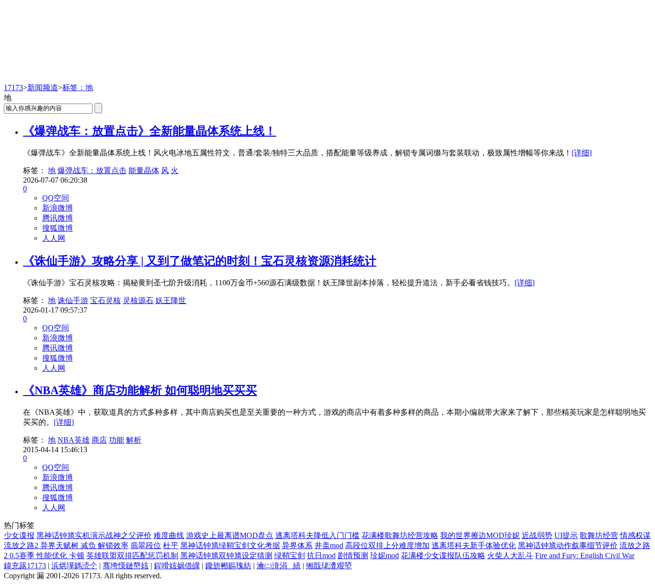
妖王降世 (170, 300)
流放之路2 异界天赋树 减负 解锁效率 (66, 545)
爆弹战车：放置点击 (92, 170)
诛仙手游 (73, 300)
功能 (116, 440)
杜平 (170, 545)
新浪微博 (57, 208)
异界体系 (297, 545)
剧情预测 (353, 555)
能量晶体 (144, 170)
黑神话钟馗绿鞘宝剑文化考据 (230, 545)
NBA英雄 (74, 440)
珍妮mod (384, 555)
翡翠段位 (145, 545)
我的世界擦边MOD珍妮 (480, 535)
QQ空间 (55, 198)
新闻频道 (42, 87)
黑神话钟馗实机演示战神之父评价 (94, 535)
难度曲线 (168, 535)
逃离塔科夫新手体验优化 (474, 545)
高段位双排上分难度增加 (387, 545)
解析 (133, 440)
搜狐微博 (57, 228)
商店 (99, 440)
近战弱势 (537, 535)
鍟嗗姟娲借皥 (177, 566)
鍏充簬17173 (25, 566)
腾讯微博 (57, 218)
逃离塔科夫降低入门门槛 (317, 535)
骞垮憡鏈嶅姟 (126, 566)
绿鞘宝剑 (289, 555)
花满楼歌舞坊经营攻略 (400, 535)
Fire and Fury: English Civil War (584, 555)
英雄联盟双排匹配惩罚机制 (132, 555)
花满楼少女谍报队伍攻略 (443, 555)
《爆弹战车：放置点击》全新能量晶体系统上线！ (149, 131)
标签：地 (77, 87)
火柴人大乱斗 (510, 555)
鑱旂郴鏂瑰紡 (228, 566)
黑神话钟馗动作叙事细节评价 (568, 545)
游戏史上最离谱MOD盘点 (229, 535)
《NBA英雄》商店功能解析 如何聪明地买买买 (140, 390)
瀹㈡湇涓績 (279, 566)
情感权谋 (635, 535)
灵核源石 (138, 300)
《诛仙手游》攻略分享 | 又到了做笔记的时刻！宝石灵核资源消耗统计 (199, 261)
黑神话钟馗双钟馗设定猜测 (226, 555)
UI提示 (566, 535)
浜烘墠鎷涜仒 (74, 566)
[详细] (582, 153)
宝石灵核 (105, 300)
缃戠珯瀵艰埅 (329, 566)
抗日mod (321, 555)
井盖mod (329, 545)
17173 (13, 87)
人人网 (53, 238)
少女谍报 (19, 535)
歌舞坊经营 (599, 535)
